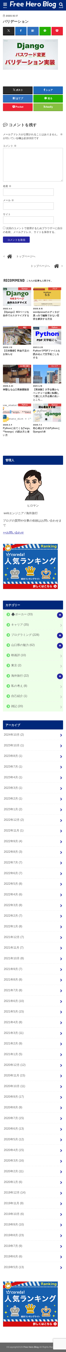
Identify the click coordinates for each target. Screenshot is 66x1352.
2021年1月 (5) (13, 1054)
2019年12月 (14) (14, 1192)
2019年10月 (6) (14, 1213)
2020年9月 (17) (14, 1096)
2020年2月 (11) (13, 1171)
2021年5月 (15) (14, 1011)
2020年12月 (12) (14, 1064)
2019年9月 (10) (14, 1224)
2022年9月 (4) (13, 841)
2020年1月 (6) (13, 1182)
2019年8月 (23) (14, 1235)
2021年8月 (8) (13, 979)
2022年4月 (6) (13, 894)
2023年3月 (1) (13, 787)
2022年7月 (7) (13, 862)
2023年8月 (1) (13, 755)
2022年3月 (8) (13, 905)
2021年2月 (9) (13, 1043)
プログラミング (25, 634)
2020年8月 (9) (13, 1107)
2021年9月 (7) (13, 969)
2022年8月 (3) (13, 851)
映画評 (18, 655)
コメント (9, 145)
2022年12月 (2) (14, 819)
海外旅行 (20, 675)
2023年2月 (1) (13, 798)
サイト (7, 214)
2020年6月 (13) (14, 1128)
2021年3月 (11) (13, 1032)
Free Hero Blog (31, 1347)
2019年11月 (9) (13, 1203)
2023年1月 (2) (13, 809)
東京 (16, 665)
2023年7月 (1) (13, 766)
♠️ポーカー (22, 614)
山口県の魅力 (23, 644)
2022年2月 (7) (13, 915)
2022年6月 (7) (13, 873)
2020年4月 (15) (14, 1150)
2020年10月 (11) (14, 1086)
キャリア (20, 624)
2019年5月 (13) (14, 1267)
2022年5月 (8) (13, 883)
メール (8, 200)
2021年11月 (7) (13, 947)
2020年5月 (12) (14, 1139)
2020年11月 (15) (14, 1075)
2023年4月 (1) (13, 777)
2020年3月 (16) (14, 1160)
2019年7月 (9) (13, 1245)
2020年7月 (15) (14, 1118)
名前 (7, 186)
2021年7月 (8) (13, 990)
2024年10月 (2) (14, 734)
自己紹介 (19, 696)
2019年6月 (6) (13, 1256)
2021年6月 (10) (14, 1001)
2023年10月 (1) (14, 745)
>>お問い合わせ (13, 532)
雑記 (17, 706)
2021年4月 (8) (13, 1022)
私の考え (19, 685)
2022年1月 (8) (13, 926)
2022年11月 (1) (13, 830)
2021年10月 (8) (14, 958)
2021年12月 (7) (14, 937)
